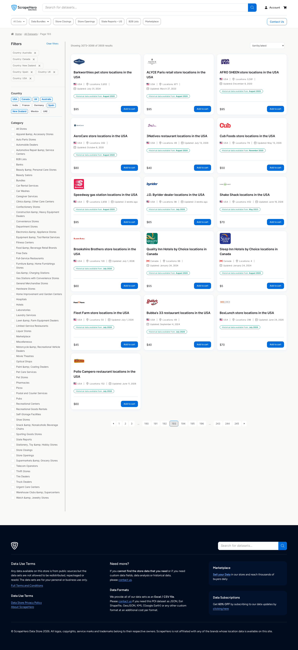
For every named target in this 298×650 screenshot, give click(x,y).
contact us (125, 579)
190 (146, 423)
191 (156, 423)
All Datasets (31, 33)
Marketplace (152, 21)
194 (183, 423)
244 (227, 423)
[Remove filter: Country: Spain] (31, 72)
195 (192, 423)
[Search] (252, 7)
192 (164, 423)
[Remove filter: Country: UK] (54, 72)
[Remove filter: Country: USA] (30, 78)
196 (202, 423)
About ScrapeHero (22, 607)
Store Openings (86, 21)
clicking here (221, 608)
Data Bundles (38, 21)
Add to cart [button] (129, 109)
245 (237, 423)
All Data (17, 21)
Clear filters (52, 43)
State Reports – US (111, 21)
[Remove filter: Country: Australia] (35, 53)
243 (218, 423)
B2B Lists (134, 21)
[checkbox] (15, 99)
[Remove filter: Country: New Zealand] (39, 66)
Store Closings (63, 21)
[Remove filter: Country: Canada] (34, 59)
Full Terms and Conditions (27, 585)
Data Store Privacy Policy (26, 602)
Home (18, 33)
